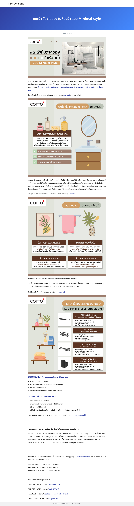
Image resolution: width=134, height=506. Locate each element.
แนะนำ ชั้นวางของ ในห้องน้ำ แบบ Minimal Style (67, 18)
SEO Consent (16, 4)
